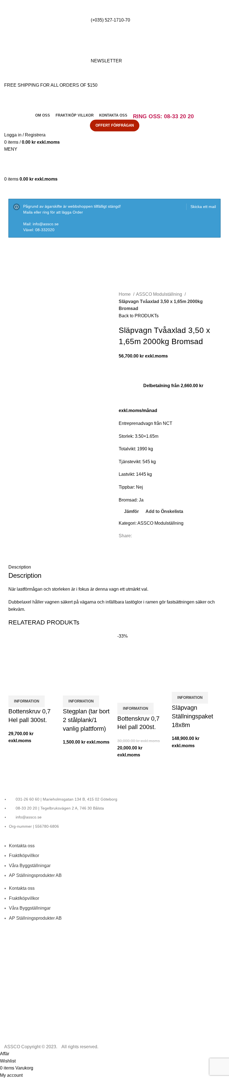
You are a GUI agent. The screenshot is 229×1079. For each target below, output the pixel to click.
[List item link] (114, 813)
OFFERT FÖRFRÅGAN (115, 125)
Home (125, 294)
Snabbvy (30, 688)
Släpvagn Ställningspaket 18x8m (192, 716)
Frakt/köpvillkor (24, 855)
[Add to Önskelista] (46, 688)
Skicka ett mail (203, 206)
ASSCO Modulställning (159, 294)
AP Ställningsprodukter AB (35, 875)
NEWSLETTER (106, 60)
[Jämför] (15, 688)
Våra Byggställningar (30, 865)
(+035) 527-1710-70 (110, 20)
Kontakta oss (22, 845)
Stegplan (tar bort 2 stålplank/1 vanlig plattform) (86, 720)
